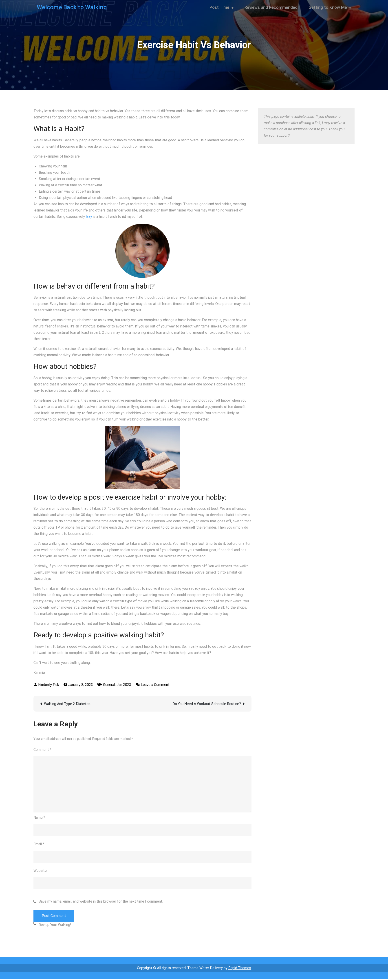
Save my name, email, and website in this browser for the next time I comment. (101, 901)
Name (39, 817)
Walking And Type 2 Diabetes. (67, 704)
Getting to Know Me (328, 7)
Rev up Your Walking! (55, 925)
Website (40, 870)
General (109, 685)
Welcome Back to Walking (72, 7)
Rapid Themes (239, 968)
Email (38, 844)
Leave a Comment (155, 685)
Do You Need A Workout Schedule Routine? (206, 704)
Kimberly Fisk (48, 685)
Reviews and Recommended (271, 7)
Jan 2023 (124, 685)
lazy (89, 216)
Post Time (219, 7)
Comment (42, 750)
